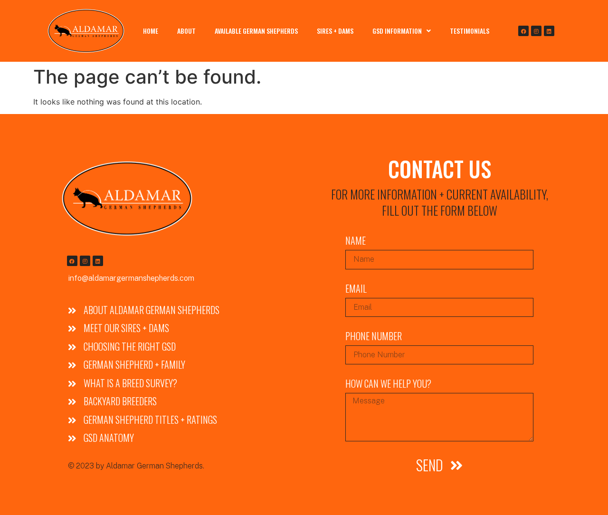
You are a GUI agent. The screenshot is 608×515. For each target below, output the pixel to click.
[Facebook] (523, 31)
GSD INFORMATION (397, 31)
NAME (355, 242)
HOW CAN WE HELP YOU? (388, 385)
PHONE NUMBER (373, 337)
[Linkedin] (549, 31)
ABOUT (186, 31)
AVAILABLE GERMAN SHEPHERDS (256, 31)
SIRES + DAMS (335, 31)
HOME (150, 31)
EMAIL (356, 290)
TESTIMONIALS (469, 31)
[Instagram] (536, 31)
